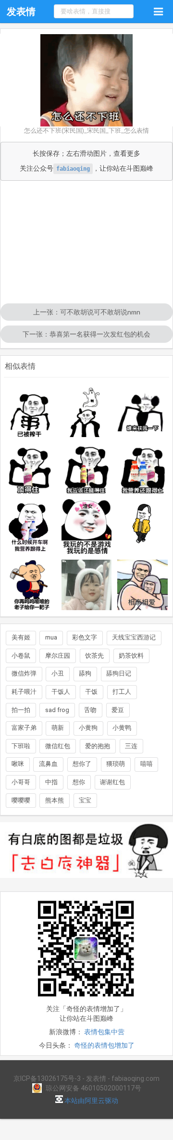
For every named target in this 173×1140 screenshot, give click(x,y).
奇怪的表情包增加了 (104, 1045)
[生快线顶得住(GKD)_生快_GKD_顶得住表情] (30, 468)
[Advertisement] (86, 243)
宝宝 (85, 800)
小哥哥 (21, 782)
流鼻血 (48, 763)
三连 (131, 746)
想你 (79, 782)
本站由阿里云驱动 (90, 1100)
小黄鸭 (121, 727)
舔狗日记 (118, 673)
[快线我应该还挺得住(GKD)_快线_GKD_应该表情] (87, 468)
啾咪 (18, 763)
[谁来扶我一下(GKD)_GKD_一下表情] (142, 412)
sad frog (57, 710)
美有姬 (21, 637)
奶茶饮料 (131, 655)
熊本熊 (54, 800)
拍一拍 (21, 710)
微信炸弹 (24, 673)
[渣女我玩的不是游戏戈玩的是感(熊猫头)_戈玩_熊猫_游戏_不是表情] (87, 526)
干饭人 (60, 691)
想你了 (82, 763)
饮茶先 (94, 655)
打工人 (121, 691)
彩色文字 (84, 637)
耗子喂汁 (24, 691)
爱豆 (117, 710)
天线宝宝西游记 (134, 637)
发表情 (21, 11)
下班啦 (21, 746)
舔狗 (85, 673)
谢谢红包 (112, 782)
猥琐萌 (115, 763)
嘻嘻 (146, 763)
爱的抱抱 (97, 746)
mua (51, 637)
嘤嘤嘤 (21, 800)
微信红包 (57, 746)
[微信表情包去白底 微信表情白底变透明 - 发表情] (86, 882)
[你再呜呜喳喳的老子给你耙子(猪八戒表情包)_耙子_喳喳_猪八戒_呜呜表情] (30, 585)
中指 (51, 782)
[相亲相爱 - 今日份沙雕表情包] (142, 585)
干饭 (91, 691)
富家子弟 (24, 727)
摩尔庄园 (57, 655)
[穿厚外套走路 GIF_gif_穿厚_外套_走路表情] (142, 526)
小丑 (57, 673)
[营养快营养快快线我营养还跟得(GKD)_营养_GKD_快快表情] (142, 468)
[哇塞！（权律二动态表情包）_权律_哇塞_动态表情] (87, 585)
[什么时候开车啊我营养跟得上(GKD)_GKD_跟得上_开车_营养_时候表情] (30, 526)
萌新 (57, 727)
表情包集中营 (104, 1032)
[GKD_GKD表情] (87, 412)
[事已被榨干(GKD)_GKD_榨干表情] (30, 412)
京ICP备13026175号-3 (47, 1078)
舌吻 (90, 710)
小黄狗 (88, 727)
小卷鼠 (21, 655)
